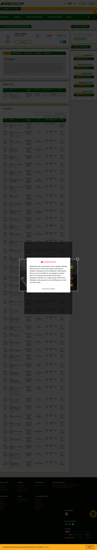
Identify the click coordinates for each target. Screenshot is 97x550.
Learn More (46, 547)
